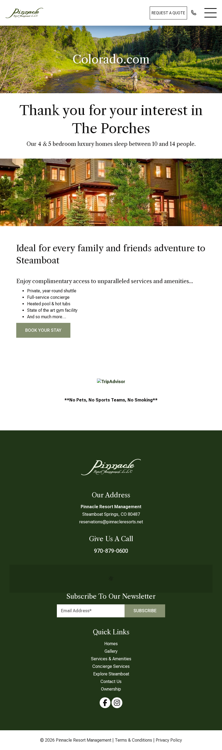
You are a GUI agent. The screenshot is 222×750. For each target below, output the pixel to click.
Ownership (111, 689)
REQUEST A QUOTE (168, 13)
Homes (111, 643)
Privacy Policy (169, 740)
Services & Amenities (111, 658)
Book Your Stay (43, 330)
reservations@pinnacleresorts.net (111, 521)
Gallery (111, 651)
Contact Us (111, 681)
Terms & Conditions (133, 740)
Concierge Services (111, 666)
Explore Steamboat (111, 674)
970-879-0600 (111, 551)
